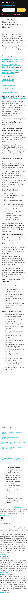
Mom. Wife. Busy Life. (8, 2)
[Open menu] (25, 14)
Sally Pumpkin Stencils (10, 85)
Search (21, 10)
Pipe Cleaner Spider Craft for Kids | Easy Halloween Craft (13, 442)
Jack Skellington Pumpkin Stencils (8, 81)
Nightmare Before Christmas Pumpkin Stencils (12, 60)
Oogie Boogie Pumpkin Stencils (13, 89)
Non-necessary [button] (4, 572)
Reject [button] (2, 515)
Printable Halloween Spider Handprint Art (10, 437)
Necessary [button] (3, 554)
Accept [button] (25, 513)
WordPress (17, 507)
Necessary (5, 556)
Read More (7, 515)
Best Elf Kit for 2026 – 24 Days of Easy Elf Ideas (12, 432)
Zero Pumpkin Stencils (10, 92)
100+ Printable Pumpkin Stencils (13, 98)
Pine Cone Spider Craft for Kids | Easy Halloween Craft (12, 448)
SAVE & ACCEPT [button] (4, 592)
